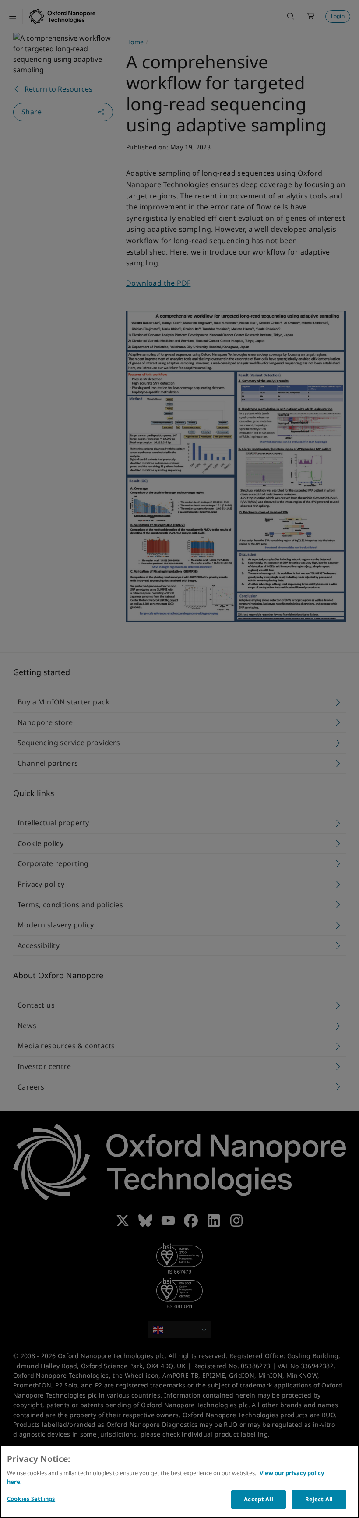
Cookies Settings (31, 1499)
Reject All (319, 1499)
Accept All (258, 1499)
